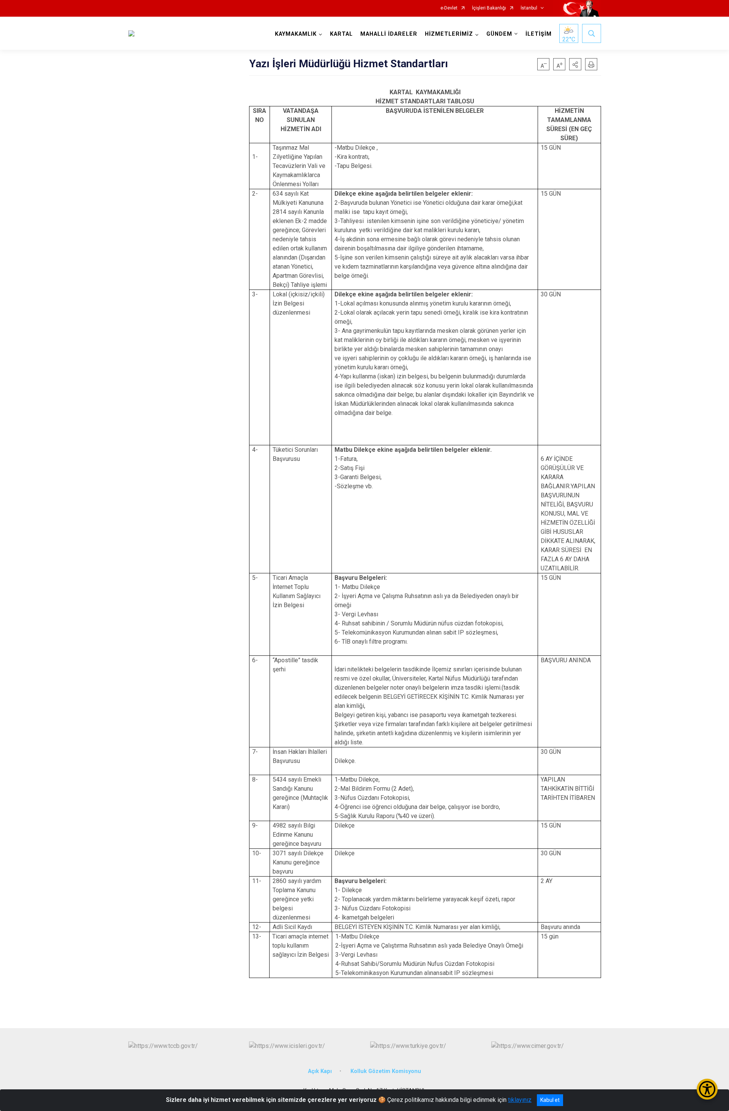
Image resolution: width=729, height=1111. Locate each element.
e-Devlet (449, 8)
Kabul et (550, 1100)
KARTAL (341, 34)
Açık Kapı (320, 1071)
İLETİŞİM (538, 34)
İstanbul (529, 8)
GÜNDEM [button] (499, 34)
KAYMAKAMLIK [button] (296, 34)
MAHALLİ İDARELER (388, 34)
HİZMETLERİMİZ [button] (449, 34)
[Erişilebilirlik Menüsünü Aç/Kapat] (707, 1089)
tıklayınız (520, 1099)
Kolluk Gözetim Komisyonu (385, 1071)
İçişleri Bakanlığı (489, 8)
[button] (575, 64)
